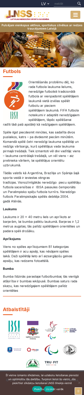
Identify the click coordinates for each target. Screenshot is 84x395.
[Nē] (79, 383)
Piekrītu (38, 389)
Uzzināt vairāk (50, 389)
